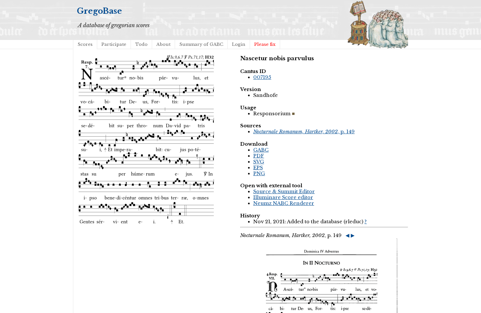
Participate (113, 44)
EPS (258, 168)
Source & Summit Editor (284, 191)
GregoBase (99, 11)
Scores (85, 44)
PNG (259, 173)
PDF (258, 156)
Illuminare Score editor (283, 197)
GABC (261, 150)
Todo (141, 44)
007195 (262, 77)
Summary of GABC (201, 44)
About (163, 44)
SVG (258, 162)
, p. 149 (304, 132)
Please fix (265, 44)
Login (238, 44)
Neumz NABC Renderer (283, 203)
